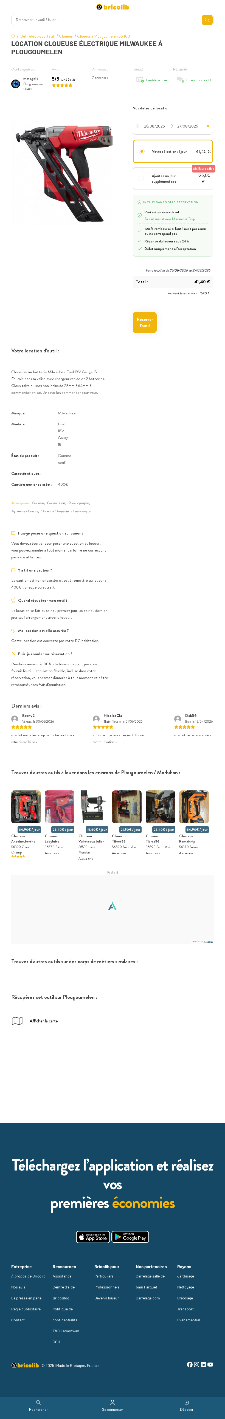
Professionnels (106, 1287)
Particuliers (104, 1276)
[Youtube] (210, 1365)
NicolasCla (113, 715)
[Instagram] (196, 1365)
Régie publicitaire (26, 1309)
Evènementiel (188, 1320)
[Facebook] (189, 1365)
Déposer (186, 1409)
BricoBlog (61, 1298)
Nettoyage (185, 1287)
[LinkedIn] (203, 1365)
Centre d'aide (64, 1287)
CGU (56, 1341)
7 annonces (100, 77)
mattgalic (30, 78)
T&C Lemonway (66, 1330)
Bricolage (185, 1298)
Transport (185, 1309)
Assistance (62, 1276)
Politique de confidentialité (65, 1314)
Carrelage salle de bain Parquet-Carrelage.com (150, 1287)
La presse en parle (26, 1298)
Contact (18, 1320)
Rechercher (38, 1409)
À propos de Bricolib (28, 1276)
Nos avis (18, 1287)
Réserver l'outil (145, 322)
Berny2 (28, 715)
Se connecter (112, 1409)
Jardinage (185, 1276)
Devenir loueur (106, 1298)
